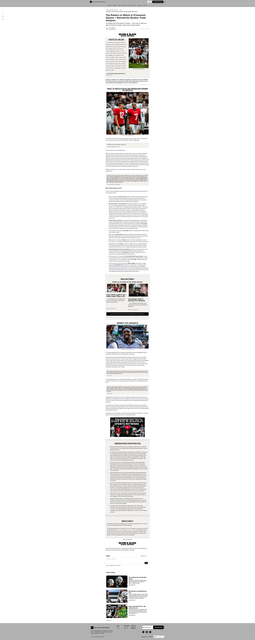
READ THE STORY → (111, 308)
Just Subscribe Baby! (157, 1)
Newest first (143, 555)
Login (149, 1)
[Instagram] (150, 632)
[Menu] (165, 2)
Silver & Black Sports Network (112, 10)
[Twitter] (143, 632)
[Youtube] (146, 632)
